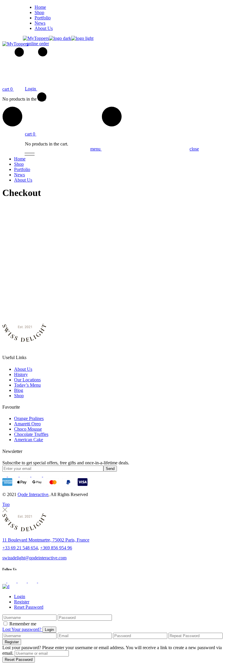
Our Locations (27, 379)
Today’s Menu (27, 385)
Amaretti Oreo (27, 423)
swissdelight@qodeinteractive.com (34, 557)
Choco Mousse (28, 429)
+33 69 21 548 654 (20, 547)
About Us (23, 369)
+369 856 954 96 (56, 547)
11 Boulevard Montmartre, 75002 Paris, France (45, 539)
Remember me (22, 623)
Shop (19, 395)
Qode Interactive (33, 494)
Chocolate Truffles (31, 434)
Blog (18, 390)
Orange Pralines (29, 418)
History (21, 374)
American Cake (28, 439)
